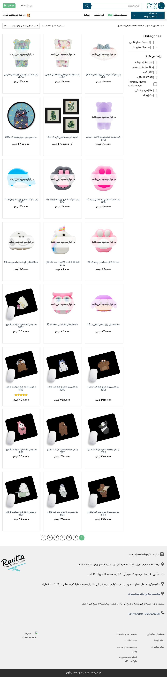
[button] (148, 15)
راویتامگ (87, 15)
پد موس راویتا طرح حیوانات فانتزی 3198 (103, 451)
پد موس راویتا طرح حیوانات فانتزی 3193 (21, 514)
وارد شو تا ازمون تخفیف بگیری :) (13, 15)
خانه (163, 25)
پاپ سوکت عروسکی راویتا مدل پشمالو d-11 (103, 76)
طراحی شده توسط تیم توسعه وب (83, 672)
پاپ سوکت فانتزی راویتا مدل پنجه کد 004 (62, 201)
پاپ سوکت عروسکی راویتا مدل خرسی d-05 (62, 76)
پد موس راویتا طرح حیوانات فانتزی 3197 (62, 451)
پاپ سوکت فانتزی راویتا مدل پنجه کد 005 (103, 201)
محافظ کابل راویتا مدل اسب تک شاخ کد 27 (62, 264)
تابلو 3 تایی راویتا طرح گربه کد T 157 (62, 137)
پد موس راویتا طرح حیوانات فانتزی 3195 (103, 514)
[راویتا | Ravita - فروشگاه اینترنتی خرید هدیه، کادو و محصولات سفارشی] (156, 5)
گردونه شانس (99, 15)
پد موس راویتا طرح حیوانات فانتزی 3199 (21, 389)
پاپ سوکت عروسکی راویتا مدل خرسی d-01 (103, 139)
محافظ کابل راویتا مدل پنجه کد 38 (103, 262)
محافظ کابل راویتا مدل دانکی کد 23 (103, 324)
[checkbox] (141, 42)
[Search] (87, 6)
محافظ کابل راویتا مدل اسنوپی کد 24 (21, 262)
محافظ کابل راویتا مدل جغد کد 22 (62, 324)
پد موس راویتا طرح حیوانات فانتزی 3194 (62, 514)
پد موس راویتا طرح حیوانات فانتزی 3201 (103, 389)
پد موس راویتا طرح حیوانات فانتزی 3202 (21, 326)
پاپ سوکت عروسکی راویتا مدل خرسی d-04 (21, 76)
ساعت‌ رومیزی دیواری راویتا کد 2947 (21, 137)
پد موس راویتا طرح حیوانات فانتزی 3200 (62, 389)
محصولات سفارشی (120, 15)
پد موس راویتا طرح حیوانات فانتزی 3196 (21, 451)
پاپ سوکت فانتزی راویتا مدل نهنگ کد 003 (21, 201)
